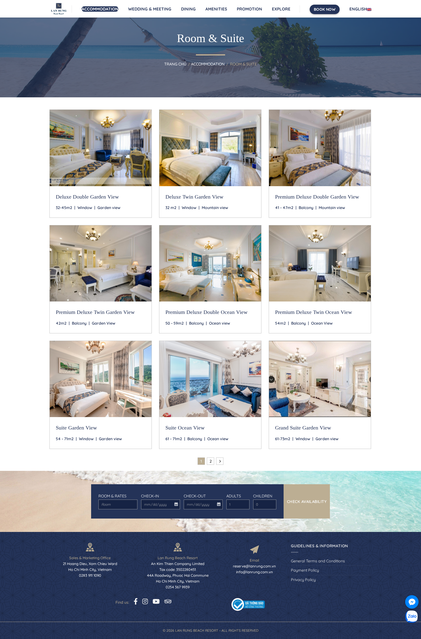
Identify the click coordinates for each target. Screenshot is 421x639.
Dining (188, 8)
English (358, 8)
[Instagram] (145, 601)
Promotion (249, 8)
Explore (281, 8)
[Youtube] (156, 601)
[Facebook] (136, 601)
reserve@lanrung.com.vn (254, 566)
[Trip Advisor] (167, 601)
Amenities (216, 8)
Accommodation (100, 8)
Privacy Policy (303, 579)
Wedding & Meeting (149, 8)
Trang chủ (175, 64)
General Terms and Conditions (318, 560)
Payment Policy (305, 570)
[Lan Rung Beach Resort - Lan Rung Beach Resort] (61, 9)
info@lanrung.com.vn (254, 572)
